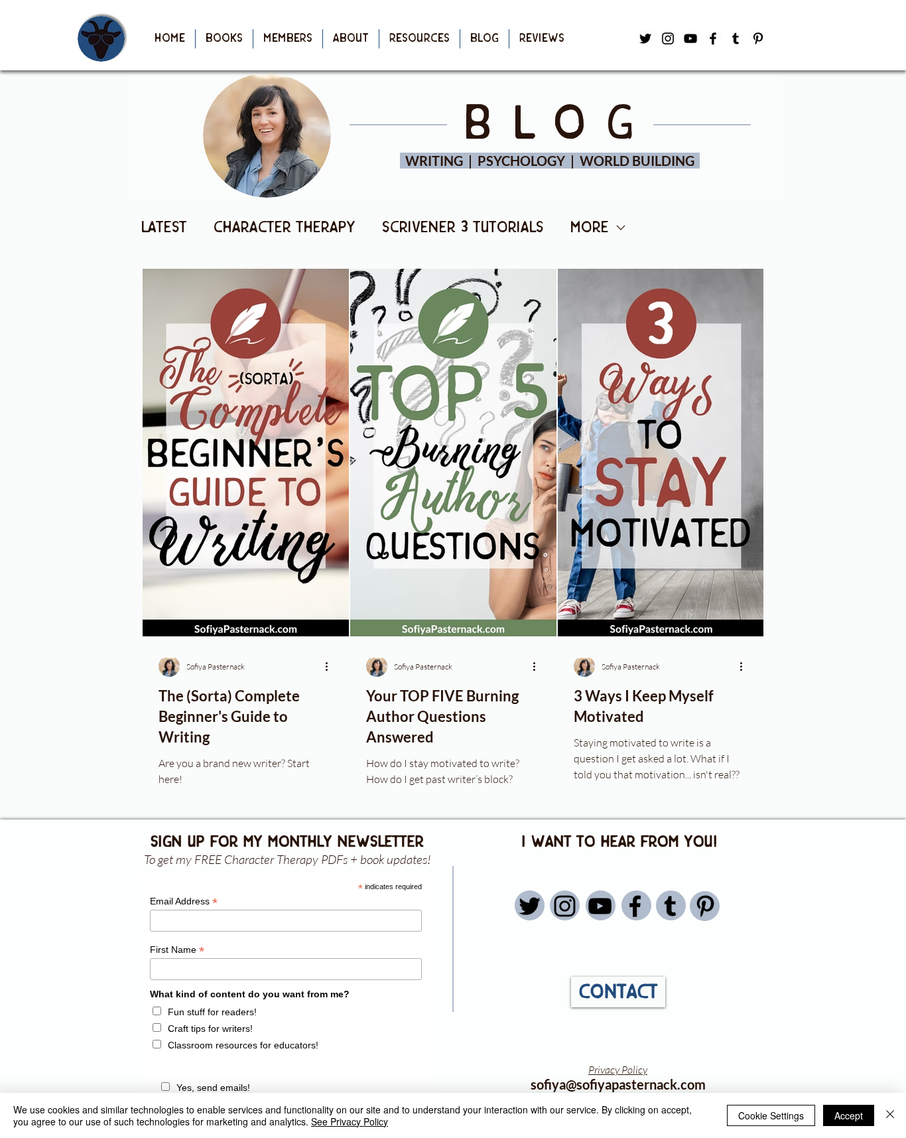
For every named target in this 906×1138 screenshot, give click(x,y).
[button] (224, 38)
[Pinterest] (758, 38)
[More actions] (331, 666)
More (589, 227)
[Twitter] (529, 906)
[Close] (890, 1115)
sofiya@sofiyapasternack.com (618, 1084)
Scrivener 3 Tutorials (463, 227)
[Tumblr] (736, 38)
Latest (164, 227)
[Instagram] (564, 906)
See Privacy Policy (349, 1121)
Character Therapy (285, 227)
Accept (848, 1115)
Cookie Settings (771, 1115)
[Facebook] (713, 38)
